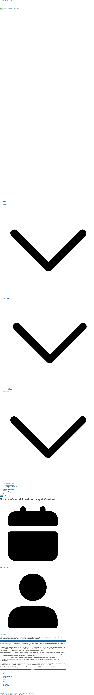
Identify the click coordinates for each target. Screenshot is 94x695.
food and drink (6, 487)
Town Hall (16, 643)
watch (4, 677)
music (4, 204)
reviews (7, 298)
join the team (6, 685)
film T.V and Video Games (8, 489)
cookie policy (6, 684)
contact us (5, 682)
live (9, 388)
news (4, 202)
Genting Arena (22, 655)
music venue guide (7, 676)
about (4, 681)
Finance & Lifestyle (7, 492)
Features (5, 490)
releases (10, 389)
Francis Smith (3, 634)
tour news (8, 297)
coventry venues (10, 485)
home (4, 201)
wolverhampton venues (11, 486)
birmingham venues (10, 483)
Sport (4, 493)
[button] (48, 295)
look (4, 679)
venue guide (6, 391)
